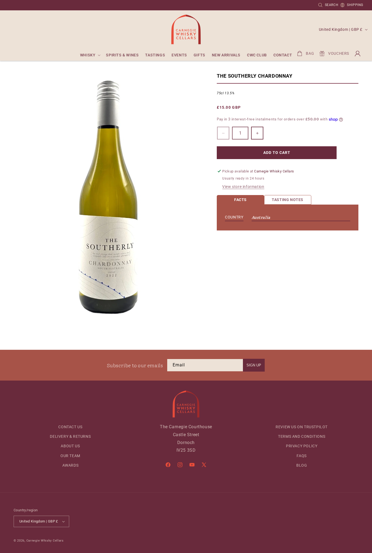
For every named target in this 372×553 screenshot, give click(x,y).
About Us (70, 446)
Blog (301, 465)
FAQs (301, 456)
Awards (70, 465)
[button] (90, 55)
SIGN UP (253, 365)
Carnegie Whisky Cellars (45, 540)
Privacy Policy (301, 446)
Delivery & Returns (70, 436)
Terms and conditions (301, 436)
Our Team (70, 456)
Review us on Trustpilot (302, 427)
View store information (243, 186)
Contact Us (70, 427)
